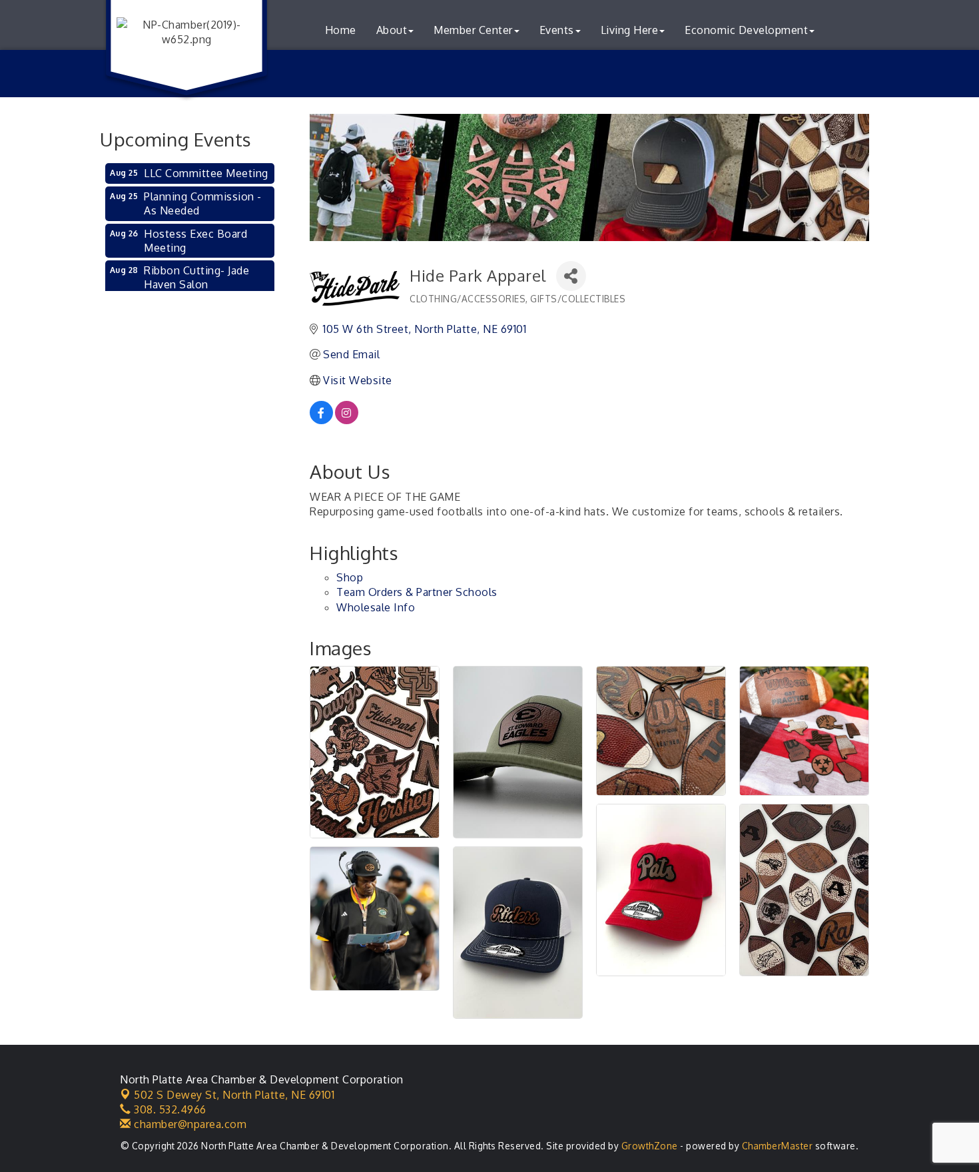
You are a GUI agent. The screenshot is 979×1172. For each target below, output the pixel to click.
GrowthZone (649, 1145)
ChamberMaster (777, 1145)
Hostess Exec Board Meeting (195, 240)
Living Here (630, 30)
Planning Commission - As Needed (203, 203)
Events (556, 30)
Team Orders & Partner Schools (416, 592)
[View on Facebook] (321, 420)
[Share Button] (571, 276)
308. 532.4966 (168, 1109)
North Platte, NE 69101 (234, 1094)
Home (340, 30)
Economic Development (746, 30)
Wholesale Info (375, 607)
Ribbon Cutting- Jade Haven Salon (196, 277)
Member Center (473, 30)
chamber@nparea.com (188, 1124)
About (392, 30)
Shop (349, 577)
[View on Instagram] (346, 420)
